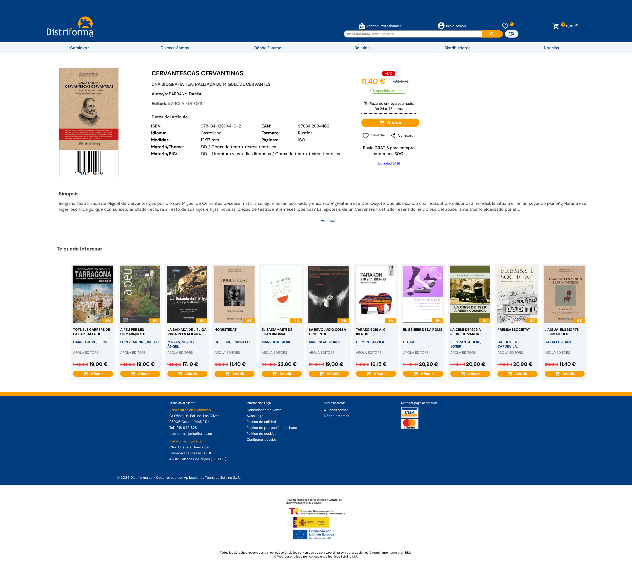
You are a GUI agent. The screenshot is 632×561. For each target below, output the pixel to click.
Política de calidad (261, 421)
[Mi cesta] (556, 26)
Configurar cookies (261, 439)
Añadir (393, 122)
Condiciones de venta (264, 410)
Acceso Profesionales (383, 26)
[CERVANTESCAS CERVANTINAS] (88, 109)
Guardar (377, 135)
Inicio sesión (456, 26)
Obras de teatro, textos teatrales (307, 153)
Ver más (328, 220)
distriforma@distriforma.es (190, 433)
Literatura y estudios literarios (241, 153)
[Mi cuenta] (361, 26)
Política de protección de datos (272, 427)
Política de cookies (261, 433)
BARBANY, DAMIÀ (185, 94)
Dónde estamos (336, 416)
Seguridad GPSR (388, 164)
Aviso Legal (255, 416)
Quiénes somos (336, 410)
